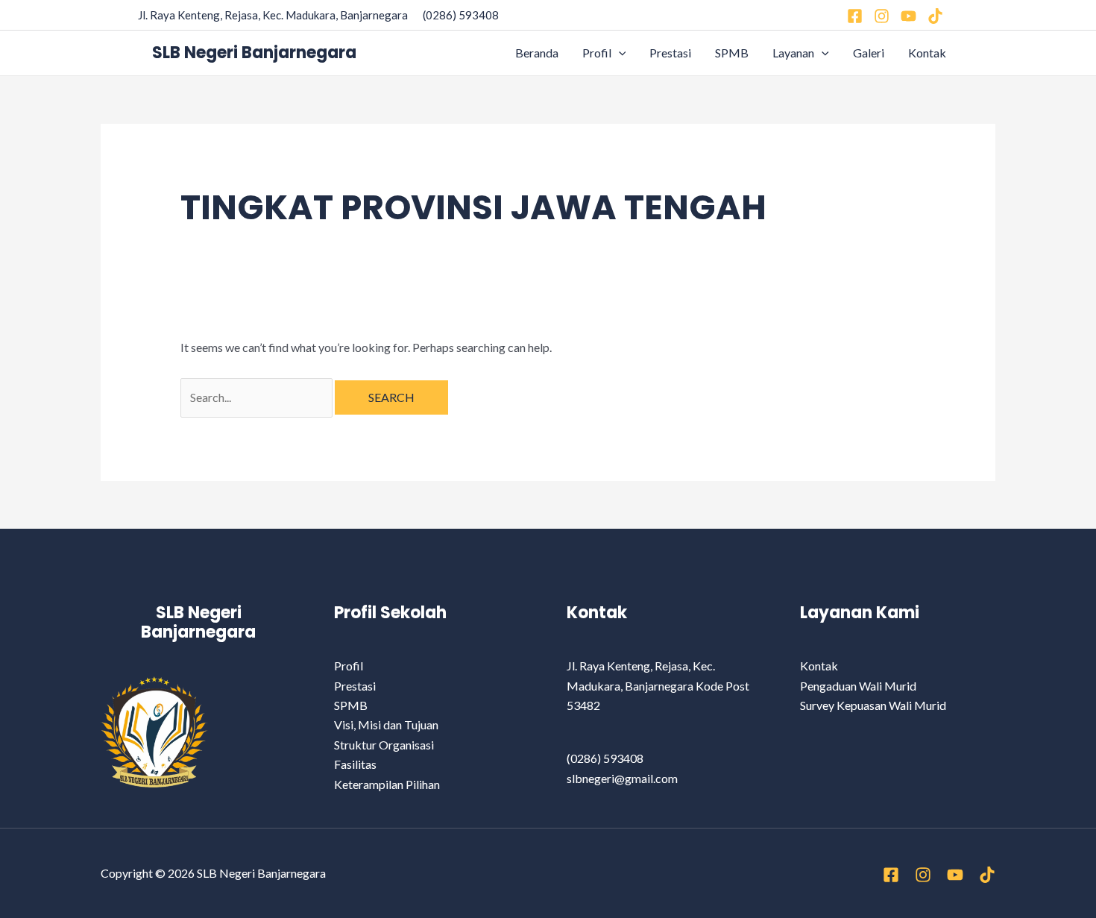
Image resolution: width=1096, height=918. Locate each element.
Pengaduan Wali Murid (858, 686)
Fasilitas (355, 764)
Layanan (793, 52)
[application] (618, 53)
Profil (596, 52)
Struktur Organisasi (384, 745)
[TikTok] (987, 875)
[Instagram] (881, 16)
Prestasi (670, 52)
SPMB (732, 52)
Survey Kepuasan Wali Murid (873, 705)
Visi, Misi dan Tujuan (386, 724)
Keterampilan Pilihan (387, 784)
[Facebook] (855, 16)
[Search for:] (257, 397)
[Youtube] (908, 16)
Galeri (868, 52)
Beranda (536, 52)
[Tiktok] (935, 16)
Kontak (927, 52)
